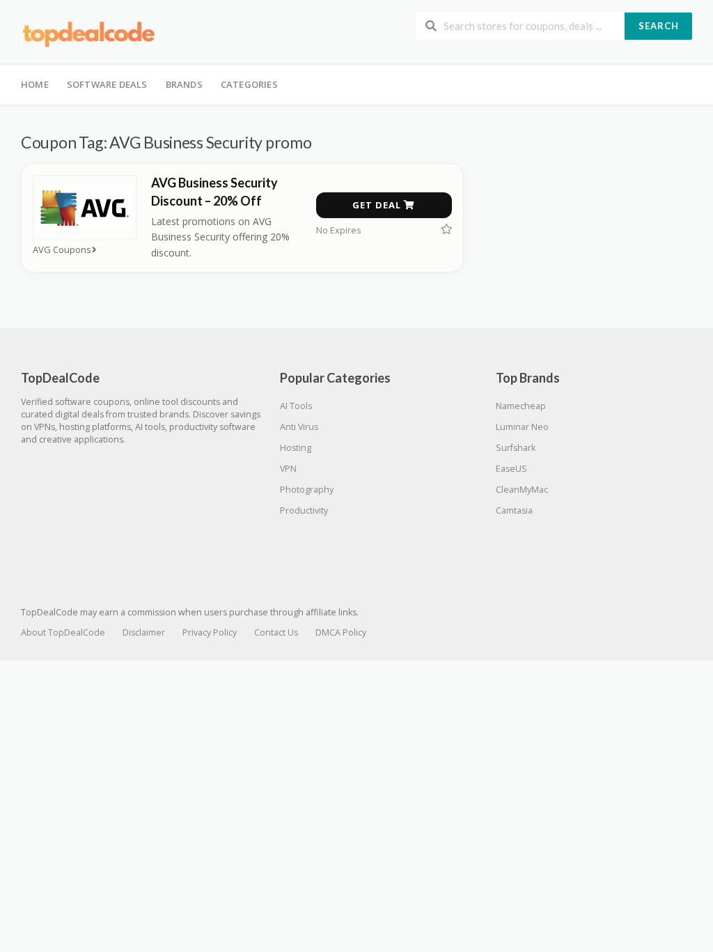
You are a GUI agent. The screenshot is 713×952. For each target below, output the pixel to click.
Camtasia (514, 510)
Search (658, 25)
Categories (249, 84)
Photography (307, 490)
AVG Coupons (62, 250)
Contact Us (276, 632)
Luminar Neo (522, 427)
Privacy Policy (209, 632)
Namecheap (521, 406)
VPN (288, 469)
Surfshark (515, 448)
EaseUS (511, 469)
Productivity (304, 510)
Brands (184, 84)
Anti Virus (299, 427)
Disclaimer (144, 632)
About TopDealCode (63, 632)
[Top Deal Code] (90, 33)
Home (35, 84)
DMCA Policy (340, 632)
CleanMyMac (522, 490)
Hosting (295, 448)
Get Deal (378, 205)
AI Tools (296, 406)
